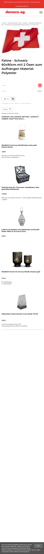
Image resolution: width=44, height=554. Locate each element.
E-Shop (4, 23)
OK (38, 546)
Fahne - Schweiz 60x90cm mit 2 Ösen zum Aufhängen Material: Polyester (22, 24)
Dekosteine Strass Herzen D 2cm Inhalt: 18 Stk (20, 314)
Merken (5, 109)
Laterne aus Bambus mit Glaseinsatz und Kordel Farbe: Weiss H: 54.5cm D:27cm (20, 230)
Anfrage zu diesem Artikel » (10, 113)
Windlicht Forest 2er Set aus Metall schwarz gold (21, 272)
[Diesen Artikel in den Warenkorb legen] (13, 99)
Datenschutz (34, 551)
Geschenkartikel (15, 23)
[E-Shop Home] (15, 12)
